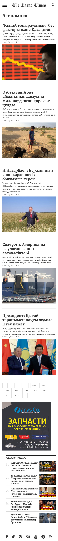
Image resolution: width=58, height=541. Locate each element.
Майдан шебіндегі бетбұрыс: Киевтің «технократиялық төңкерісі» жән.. (21, 505)
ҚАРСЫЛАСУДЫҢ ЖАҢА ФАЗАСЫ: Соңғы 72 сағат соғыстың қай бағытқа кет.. (24, 466)
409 (35, 390)
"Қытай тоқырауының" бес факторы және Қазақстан (28, 27)
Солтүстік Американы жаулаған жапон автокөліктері (23, 248)
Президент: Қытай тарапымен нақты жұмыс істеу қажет (27, 320)
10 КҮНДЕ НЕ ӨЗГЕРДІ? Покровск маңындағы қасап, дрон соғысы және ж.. (24, 479)
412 (17, 395)
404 (34, 385)
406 (8, 390)
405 (43, 385)
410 (44, 390)
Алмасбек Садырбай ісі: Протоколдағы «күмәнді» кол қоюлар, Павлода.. (24, 492)
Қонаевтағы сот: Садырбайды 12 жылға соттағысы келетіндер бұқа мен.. (24, 518)
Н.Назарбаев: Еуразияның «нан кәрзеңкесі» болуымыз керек (27, 174)
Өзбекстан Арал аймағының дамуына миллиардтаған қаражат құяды (26, 98)
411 (8, 395)
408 (26, 390)
